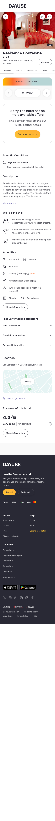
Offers (19, 70)
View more (8, 203)
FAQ (45, 70)
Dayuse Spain (8, 571)
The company (8, 520)
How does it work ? (12, 325)
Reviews (6, 525)
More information (15, 307)
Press (5, 531)
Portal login (26, 492)
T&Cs (35, 616)
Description (32, 70)
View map (45, 62)
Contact (33, 520)
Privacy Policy (22, 616)
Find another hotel (27, 134)
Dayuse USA (8, 560)
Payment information (13, 345)
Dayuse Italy (8, 566)
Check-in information (14, 335)
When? (29, 92)
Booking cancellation (38, 531)
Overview (7, 70)
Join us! (9, 492)
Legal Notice (7, 616)
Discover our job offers (11, 536)
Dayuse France (9, 550)
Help (32, 525)
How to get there (16, 398)
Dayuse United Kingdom (12, 555)
